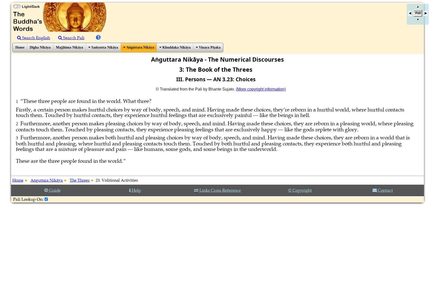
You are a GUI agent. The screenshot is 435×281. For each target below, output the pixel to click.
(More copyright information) (261, 89)
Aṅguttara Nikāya (139, 47)
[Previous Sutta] (410, 13)
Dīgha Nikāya (40, 47)
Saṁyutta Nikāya (104, 47)
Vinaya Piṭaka (209, 47)
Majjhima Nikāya (69, 47)
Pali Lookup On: (28, 199)
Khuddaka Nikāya (176, 47)
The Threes (80, 180)
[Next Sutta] (425, 13)
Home (19, 47)
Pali (418, 13)
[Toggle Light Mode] (17, 2)
